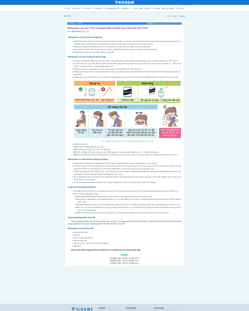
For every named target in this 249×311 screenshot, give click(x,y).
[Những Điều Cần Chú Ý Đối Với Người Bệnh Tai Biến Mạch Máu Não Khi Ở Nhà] (127, 109)
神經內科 (182, 16)
